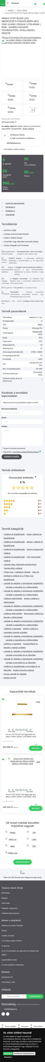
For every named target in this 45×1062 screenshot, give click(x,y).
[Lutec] (33, 840)
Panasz (4, 930)
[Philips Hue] (12, 854)
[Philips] (12, 834)
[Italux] (12, 847)
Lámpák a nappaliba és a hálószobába (22, 587)
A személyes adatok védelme (12, 941)
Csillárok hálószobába (13, 598)
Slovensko (24, 1026)
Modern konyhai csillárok (23, 670)
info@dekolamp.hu (14, 143)
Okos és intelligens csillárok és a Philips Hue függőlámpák (21, 576)
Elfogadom (8, 1053)
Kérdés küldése (11, 457)
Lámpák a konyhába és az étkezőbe (21, 655)
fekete (40, 324)
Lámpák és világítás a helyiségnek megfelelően (23, 583)
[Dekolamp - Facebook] (3, 1014)
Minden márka (22, 862)
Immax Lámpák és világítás (15, 674)
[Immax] (12, 85)
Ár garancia (5, 946)
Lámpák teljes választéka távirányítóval (20, 565)
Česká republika (10, 1026)
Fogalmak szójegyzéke (9, 908)
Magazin (4, 898)
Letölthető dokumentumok (10, 913)
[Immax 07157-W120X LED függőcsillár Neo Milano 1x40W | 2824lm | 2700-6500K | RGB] (22, 775)
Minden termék (10, 678)
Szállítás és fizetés (8, 936)
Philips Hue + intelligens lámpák (17, 572)
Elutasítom (8, 1057)
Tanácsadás (6, 903)
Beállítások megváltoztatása (24, 1053)
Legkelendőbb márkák (9, 960)
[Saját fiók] (39, 3)
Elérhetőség (6, 893)
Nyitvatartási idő (7, 977)
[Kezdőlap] (3, 10)
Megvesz (36, 748)
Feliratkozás (35, 996)
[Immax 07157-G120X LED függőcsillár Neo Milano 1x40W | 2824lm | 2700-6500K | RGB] (22, 714)
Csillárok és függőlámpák (14, 534)
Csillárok (11, 10)
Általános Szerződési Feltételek (12, 925)
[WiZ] (33, 847)
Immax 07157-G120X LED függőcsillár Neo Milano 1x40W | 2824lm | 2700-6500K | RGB (21, 736)
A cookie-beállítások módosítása (13, 965)
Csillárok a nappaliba (12, 629)
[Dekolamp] (14, 3)
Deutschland (38, 1026)
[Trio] (33, 834)
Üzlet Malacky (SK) (8, 982)
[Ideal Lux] (12, 840)
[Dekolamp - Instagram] (7, 1014)
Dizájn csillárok (22, 10)
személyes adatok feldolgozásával (26, 452)
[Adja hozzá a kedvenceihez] (22, 697)
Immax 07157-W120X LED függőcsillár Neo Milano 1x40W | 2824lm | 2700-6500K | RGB (21, 796)
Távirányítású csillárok (13, 568)
